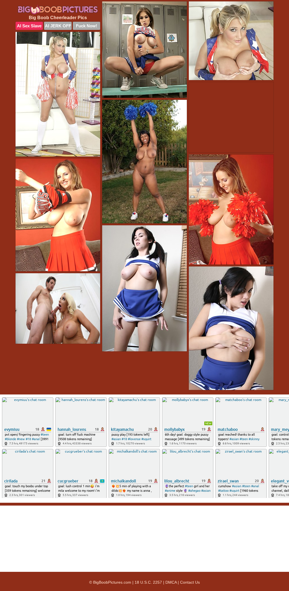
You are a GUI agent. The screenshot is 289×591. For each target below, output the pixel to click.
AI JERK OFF (58, 25)
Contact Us (190, 582)
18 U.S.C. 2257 (148, 582)
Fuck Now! (86, 25)
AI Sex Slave (29, 25)
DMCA (171, 582)
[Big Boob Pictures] (57, 9)
